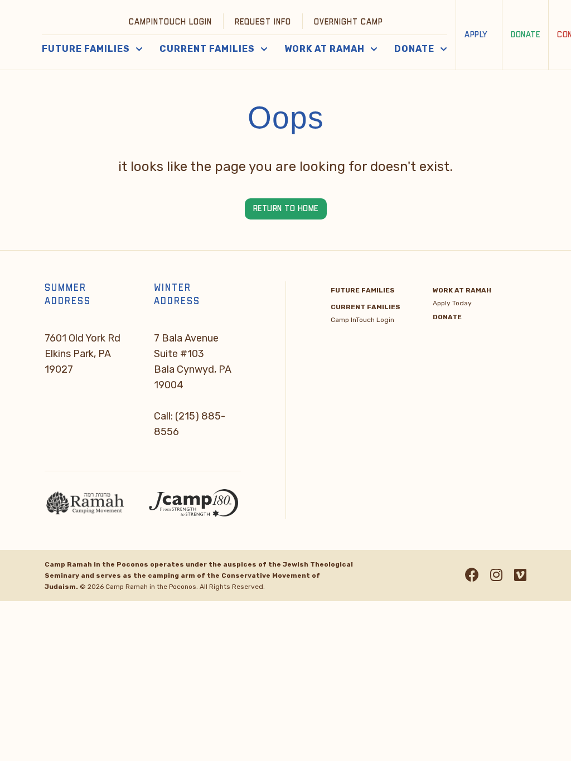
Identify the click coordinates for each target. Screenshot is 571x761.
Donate (525, 34)
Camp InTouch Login (362, 320)
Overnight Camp (348, 22)
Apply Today (452, 303)
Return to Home (285, 208)
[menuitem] (171, 21)
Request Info (263, 22)
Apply (476, 34)
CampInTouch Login (170, 22)
